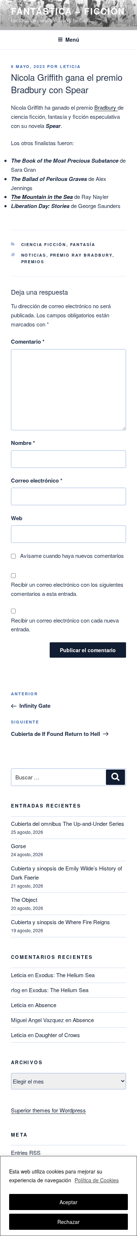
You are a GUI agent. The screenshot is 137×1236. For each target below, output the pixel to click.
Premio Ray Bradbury (81, 255)
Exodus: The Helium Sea (65, 975)
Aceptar (68, 1202)
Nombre (23, 443)
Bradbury (106, 107)
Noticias (33, 255)
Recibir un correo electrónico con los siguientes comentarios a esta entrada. (67, 589)
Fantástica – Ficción (68, 11)
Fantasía (83, 244)
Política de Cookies (97, 1180)
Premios (33, 261)
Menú (72, 39)
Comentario (28, 341)
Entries (26, 1152)
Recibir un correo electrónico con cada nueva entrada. (65, 624)
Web (16, 518)
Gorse (18, 846)
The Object (24, 899)
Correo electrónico (36, 480)
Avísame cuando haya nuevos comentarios (72, 555)
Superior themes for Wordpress (48, 1110)
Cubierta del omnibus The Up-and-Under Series (67, 823)
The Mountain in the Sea (42, 197)
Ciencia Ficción (43, 244)
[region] (68, 1196)
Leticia (70, 66)
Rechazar (68, 1221)
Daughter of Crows (57, 1035)
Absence (45, 1005)
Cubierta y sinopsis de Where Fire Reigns (60, 922)
